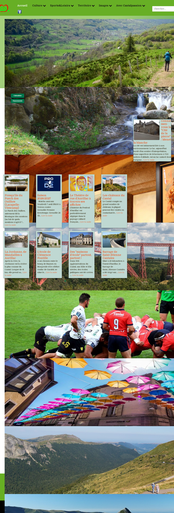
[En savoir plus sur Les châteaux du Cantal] (114, 183)
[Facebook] (20, 12)
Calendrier (18, 95)
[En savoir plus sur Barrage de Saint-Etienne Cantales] (114, 240)
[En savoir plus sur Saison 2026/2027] (48, 183)
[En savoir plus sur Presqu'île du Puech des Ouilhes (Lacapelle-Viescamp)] (16, 183)
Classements (17, 101)
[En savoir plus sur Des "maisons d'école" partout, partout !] (81, 240)
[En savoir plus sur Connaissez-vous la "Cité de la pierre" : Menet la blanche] (146, 130)
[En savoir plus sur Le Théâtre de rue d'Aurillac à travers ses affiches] (81, 183)
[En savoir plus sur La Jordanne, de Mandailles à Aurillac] (16, 240)
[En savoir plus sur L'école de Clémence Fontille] (48, 240)
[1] (65, 281)
